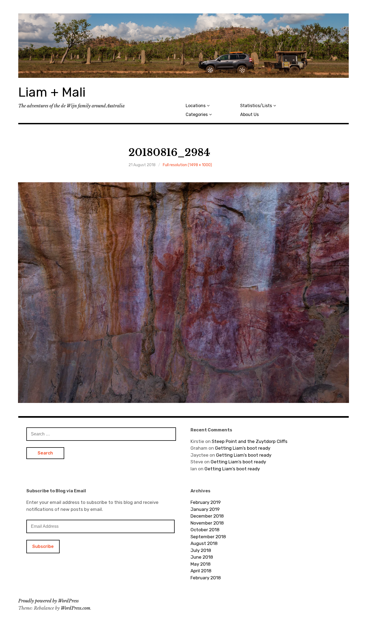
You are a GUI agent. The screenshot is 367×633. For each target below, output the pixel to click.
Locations (196, 105)
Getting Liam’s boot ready (242, 448)
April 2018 (200, 570)
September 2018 (208, 536)
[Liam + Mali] (183, 45)
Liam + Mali (51, 92)
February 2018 (205, 577)
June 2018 (201, 557)
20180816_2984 (169, 153)
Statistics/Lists (256, 105)
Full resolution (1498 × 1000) (187, 165)
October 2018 (205, 529)
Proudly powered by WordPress (48, 600)
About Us (249, 114)
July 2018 (200, 550)
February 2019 (205, 502)
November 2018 (207, 523)
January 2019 (205, 509)
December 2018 (207, 516)
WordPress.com (75, 608)
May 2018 (200, 564)
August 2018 (204, 543)
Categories (197, 114)
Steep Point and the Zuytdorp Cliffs (249, 441)
